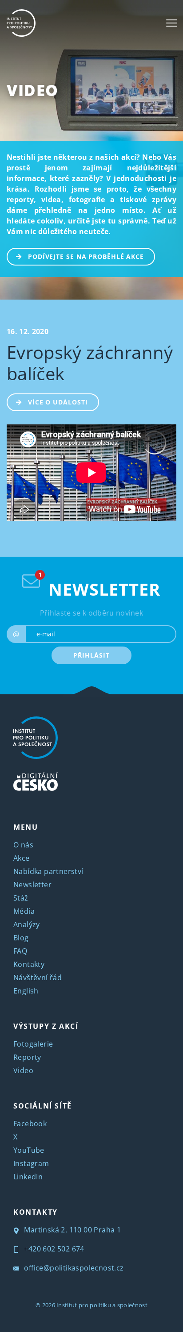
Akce (21, 858)
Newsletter (32, 884)
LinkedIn (28, 1177)
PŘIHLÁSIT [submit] (91, 655)
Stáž (20, 898)
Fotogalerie (33, 1044)
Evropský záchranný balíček (90, 362)
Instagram (31, 1163)
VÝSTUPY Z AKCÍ (45, 1026)
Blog (21, 938)
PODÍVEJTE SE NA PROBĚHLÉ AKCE (86, 256)
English (26, 991)
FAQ (20, 951)
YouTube (28, 1150)
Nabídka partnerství (48, 871)
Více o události (58, 402)
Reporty (27, 1057)
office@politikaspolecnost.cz (73, 1268)
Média (24, 911)
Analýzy (26, 924)
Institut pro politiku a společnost (101, 1305)
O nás (23, 845)
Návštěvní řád (37, 977)
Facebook (30, 1123)
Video (33, 90)
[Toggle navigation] (171, 23)
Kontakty (28, 964)
